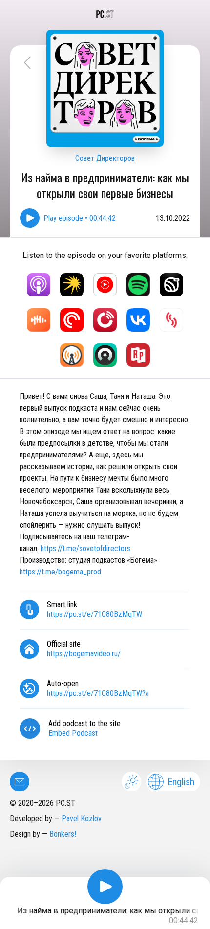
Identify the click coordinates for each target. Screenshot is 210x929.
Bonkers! (62, 834)
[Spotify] (138, 284)
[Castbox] (38, 320)
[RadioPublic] (138, 355)
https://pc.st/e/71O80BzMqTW (94, 614)
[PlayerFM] (105, 320)
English (181, 782)
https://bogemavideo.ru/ (84, 653)
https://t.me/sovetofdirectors (85, 548)
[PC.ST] (105, 14)
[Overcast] (72, 355)
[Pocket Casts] (72, 320)
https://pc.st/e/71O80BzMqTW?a (98, 693)
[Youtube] (105, 284)
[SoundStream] (171, 320)
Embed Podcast (73, 733)
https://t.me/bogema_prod (60, 571)
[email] (19, 781)
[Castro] (105, 355)
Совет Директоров (105, 158)
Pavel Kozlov (82, 818)
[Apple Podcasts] (38, 284)
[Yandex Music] (72, 284)
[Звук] (171, 284)
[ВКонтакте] (138, 320)
